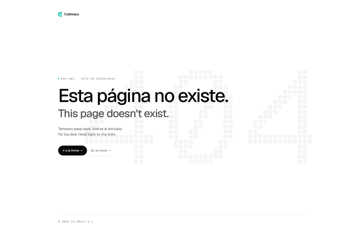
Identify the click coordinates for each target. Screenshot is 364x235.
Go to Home (100, 150)
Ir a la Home (72, 150)
